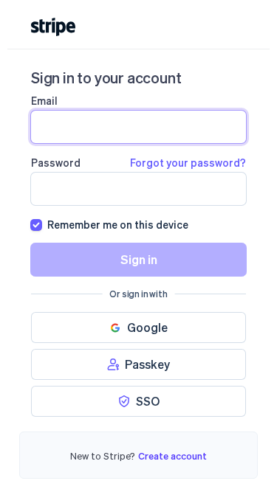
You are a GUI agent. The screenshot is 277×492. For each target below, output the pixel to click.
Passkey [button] (147, 364)
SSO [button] (148, 401)
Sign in (138, 259)
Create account (172, 455)
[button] (138, 327)
